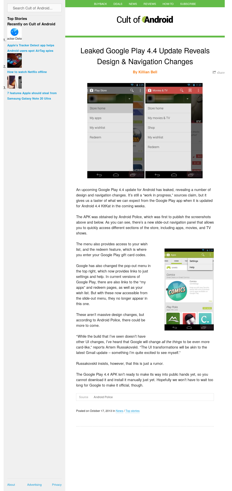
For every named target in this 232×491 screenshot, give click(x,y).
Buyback (100, 4)
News (133, 4)
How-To (168, 4)
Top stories (132, 411)
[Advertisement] (110, 456)
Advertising (34, 484)
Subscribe (188, 4)
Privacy (57, 484)
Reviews (150, 4)
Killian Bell (147, 71)
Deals (117, 4)
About (11, 484)
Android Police (103, 397)
